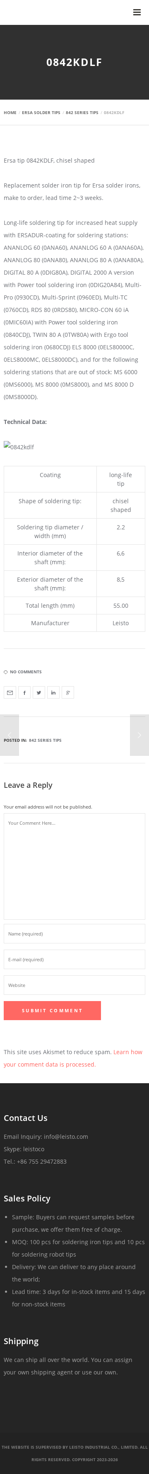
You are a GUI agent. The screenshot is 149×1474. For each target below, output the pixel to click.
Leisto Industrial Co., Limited (103, 1447)
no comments (26, 672)
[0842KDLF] (10, 692)
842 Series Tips (45, 740)
